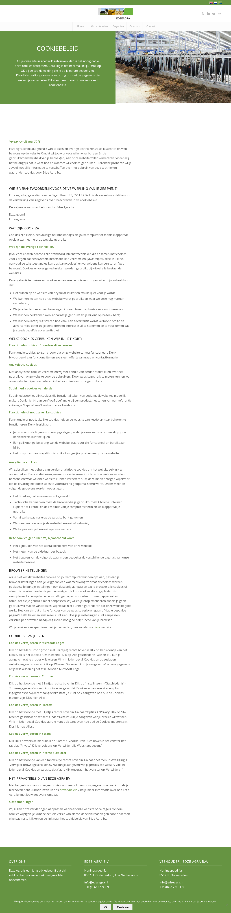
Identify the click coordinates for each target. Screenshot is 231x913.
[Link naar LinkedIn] (208, 13)
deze (97, 627)
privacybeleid (68, 790)
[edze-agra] (115, 13)
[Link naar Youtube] (214, 13)
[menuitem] (80, 26)
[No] (226, 905)
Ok (105, 907)
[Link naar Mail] (219, 13)
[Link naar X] (203, 13)
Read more (122, 907)
